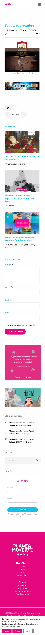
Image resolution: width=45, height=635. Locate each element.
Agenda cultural (22, 575)
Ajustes (28, 631)
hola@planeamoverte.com (31, 613)
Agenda (11, 206)
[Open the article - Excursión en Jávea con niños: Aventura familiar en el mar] (22, 223)
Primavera (29, 245)
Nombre (7, 287)
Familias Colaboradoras (22, 591)
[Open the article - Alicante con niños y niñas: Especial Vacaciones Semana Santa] (22, 181)
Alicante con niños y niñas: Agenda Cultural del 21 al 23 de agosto (21, 424)
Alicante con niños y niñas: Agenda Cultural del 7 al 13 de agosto (21, 432)
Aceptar (7, 631)
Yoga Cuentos (22, 588)
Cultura (22, 567)
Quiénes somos (23, 585)
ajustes (18, 626)
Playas (21, 245)
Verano (8, 248)
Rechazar (17, 631)
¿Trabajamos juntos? (23, 594)
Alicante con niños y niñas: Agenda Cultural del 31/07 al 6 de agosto (21, 440)
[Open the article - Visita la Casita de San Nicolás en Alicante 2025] (22, 142)
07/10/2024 (32, 30)
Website (7, 313)
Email (7, 300)
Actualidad (13, 164)
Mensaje (8, 265)
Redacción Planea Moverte (17, 30)
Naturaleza (13, 245)
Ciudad (22, 572)
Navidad (21, 164)
